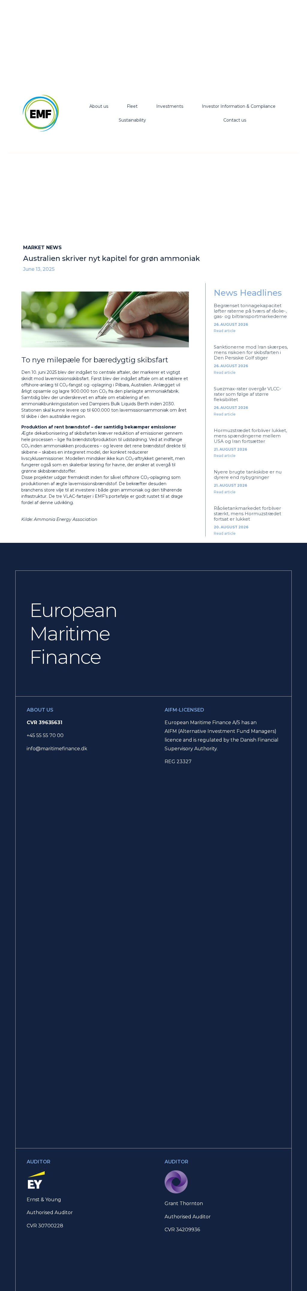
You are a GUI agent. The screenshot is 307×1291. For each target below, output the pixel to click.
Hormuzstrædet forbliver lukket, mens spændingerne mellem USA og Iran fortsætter (250, 436)
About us (98, 106)
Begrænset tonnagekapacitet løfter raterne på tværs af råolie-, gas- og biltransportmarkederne (250, 311)
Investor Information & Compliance (239, 106)
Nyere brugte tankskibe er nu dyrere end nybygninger (248, 474)
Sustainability (132, 120)
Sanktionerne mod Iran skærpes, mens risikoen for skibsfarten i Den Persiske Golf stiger (251, 352)
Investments (169, 106)
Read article (225, 330)
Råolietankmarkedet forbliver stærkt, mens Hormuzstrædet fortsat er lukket (247, 513)
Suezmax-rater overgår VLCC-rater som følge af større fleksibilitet (247, 394)
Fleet (132, 106)
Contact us (234, 120)
